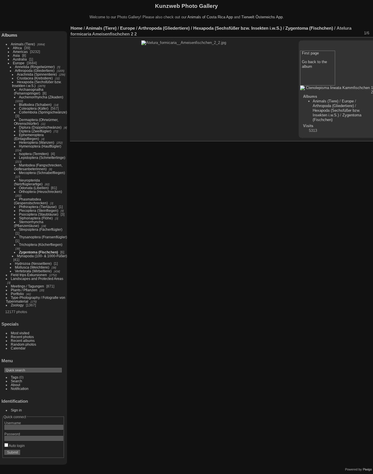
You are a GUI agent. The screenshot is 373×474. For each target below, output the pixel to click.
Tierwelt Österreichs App (262, 17)
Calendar (18, 348)
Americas (20, 52)
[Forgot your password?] (57, 453)
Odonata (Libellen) (34, 188)
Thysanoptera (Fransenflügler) (43, 237)
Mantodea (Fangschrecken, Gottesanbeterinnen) (38, 167)
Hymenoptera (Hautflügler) (40, 146)
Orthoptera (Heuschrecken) (40, 191)
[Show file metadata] (319, 33)
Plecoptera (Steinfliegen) (38, 210)
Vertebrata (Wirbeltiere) (33, 271)
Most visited (20, 333)
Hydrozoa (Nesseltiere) (33, 263)
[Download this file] (326, 33)
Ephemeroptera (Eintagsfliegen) (29, 137)
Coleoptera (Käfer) (33, 108)
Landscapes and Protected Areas (37, 279)
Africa (17, 48)
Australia (20, 59)
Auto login (16, 446)
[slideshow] (311, 33)
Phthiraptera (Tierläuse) (38, 207)
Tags (14, 377)
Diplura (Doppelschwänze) (40, 127)
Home (76, 28)
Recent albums (23, 340)
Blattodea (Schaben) (35, 104)
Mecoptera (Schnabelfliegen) (42, 173)
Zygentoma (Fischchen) (38, 252)
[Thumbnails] (342, 33)
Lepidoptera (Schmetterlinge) (42, 157)
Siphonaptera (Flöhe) (36, 218)
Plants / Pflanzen (24, 290)
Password (12, 434)
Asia (16, 55)
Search (16, 381)
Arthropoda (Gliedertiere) (34, 70)
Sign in (16, 410)
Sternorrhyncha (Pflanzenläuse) (28, 224)
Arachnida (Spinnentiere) (37, 74)
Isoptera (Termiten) (34, 154)
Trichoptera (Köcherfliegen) (40, 244)
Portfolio (17, 294)
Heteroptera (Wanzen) (36, 142)
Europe (18, 63)
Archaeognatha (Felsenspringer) (28, 91)
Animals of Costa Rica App (210, 17)
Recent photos (22, 337)
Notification (20, 388)
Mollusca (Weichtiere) (32, 267)
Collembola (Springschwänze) (43, 112)
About (15, 385)
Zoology (17, 305)
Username (12, 423)
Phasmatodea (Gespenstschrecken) (31, 201)
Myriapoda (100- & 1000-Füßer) (42, 256)
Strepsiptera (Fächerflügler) (40, 229)
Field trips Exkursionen (29, 275)
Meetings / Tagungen (27, 286)
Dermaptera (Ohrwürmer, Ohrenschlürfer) (36, 121)
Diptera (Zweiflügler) (35, 131)
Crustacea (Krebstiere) (35, 78)
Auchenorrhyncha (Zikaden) (41, 97)
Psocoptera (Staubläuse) (38, 214)
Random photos (23, 344)
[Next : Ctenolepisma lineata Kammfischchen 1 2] (357, 33)
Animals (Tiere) (23, 44)
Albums (9, 35)
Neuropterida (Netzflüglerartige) (28, 182)
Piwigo (367, 469)
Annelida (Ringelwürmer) (35, 67)
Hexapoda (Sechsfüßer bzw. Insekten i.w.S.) (237, 28)
